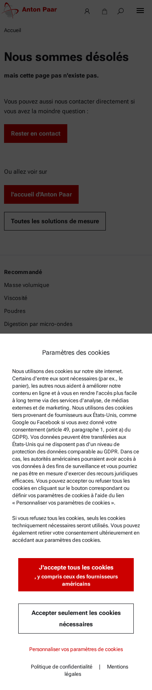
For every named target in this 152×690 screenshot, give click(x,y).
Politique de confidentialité (61, 667)
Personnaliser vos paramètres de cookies (76, 649)
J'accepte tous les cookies (76, 575)
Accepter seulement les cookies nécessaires (76, 618)
